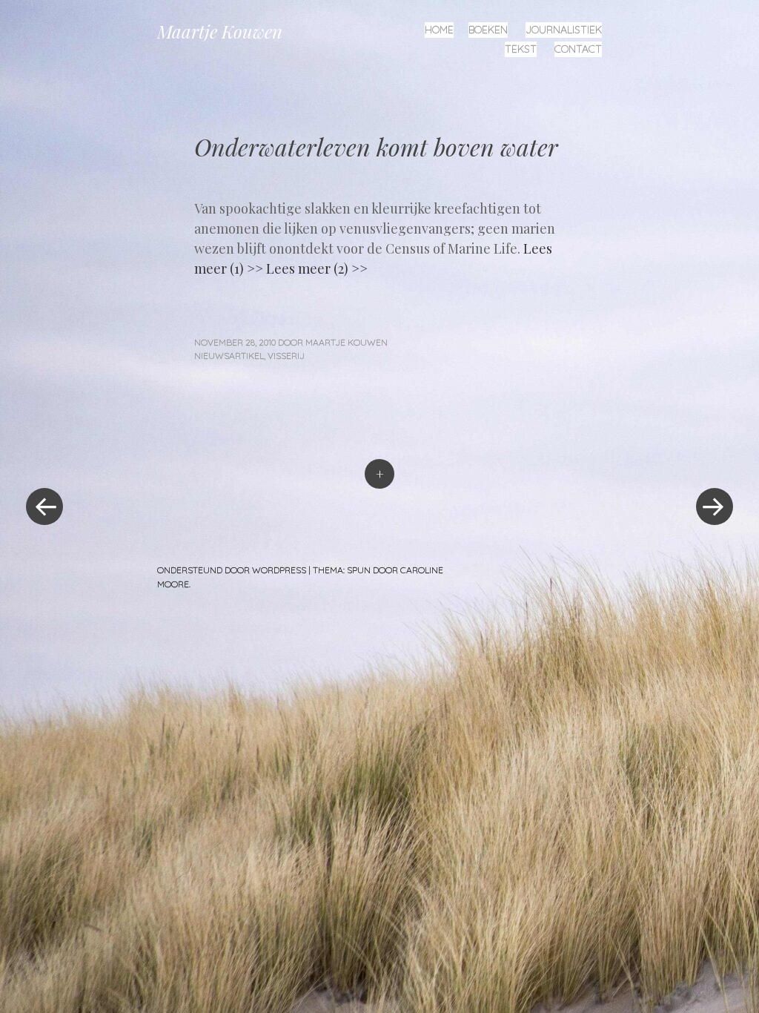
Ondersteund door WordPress (231, 569)
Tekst (521, 49)
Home (439, 29)
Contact (578, 49)
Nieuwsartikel (229, 355)
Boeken (488, 29)
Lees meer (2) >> (317, 268)
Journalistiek (564, 29)
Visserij (286, 355)
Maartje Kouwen (219, 31)
